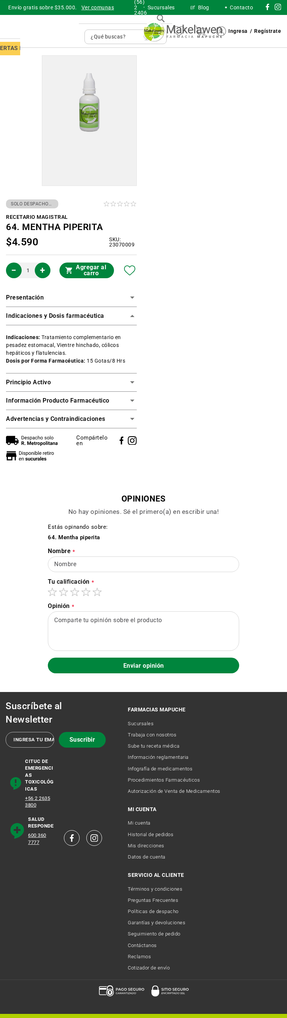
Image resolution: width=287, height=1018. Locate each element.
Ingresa (238, 31)
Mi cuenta (139, 823)
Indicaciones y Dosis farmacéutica (55, 315)
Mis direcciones (146, 845)
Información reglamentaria (158, 757)
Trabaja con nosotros (152, 735)
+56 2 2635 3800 (37, 801)
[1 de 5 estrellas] (52, 591)
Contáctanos (142, 945)
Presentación (25, 297)
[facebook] (72, 838)
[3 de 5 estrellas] (74, 591)
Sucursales (141, 723)
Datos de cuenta (147, 857)
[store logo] (183, 31)
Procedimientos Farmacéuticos (164, 780)
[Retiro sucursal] (32, 455)
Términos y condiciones (155, 889)
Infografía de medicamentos (160, 769)
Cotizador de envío (149, 968)
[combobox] (115, 37)
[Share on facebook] (122, 440)
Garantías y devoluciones (156, 922)
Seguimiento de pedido (154, 934)
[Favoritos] (130, 270)
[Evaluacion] (120, 204)
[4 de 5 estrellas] (85, 591)
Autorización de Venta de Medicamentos (174, 791)
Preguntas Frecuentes (153, 900)
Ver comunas (97, 7)
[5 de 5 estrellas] (97, 591)
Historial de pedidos (150, 834)
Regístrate (267, 31)
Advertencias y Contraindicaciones (55, 418)
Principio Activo (28, 382)
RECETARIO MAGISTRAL (37, 217)
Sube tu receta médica (154, 746)
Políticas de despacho (153, 911)
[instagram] (267, 8)
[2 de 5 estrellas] (63, 591)
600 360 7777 (37, 838)
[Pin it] (132, 440)
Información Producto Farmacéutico (57, 400)
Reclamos (139, 956)
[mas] (42, 270)
